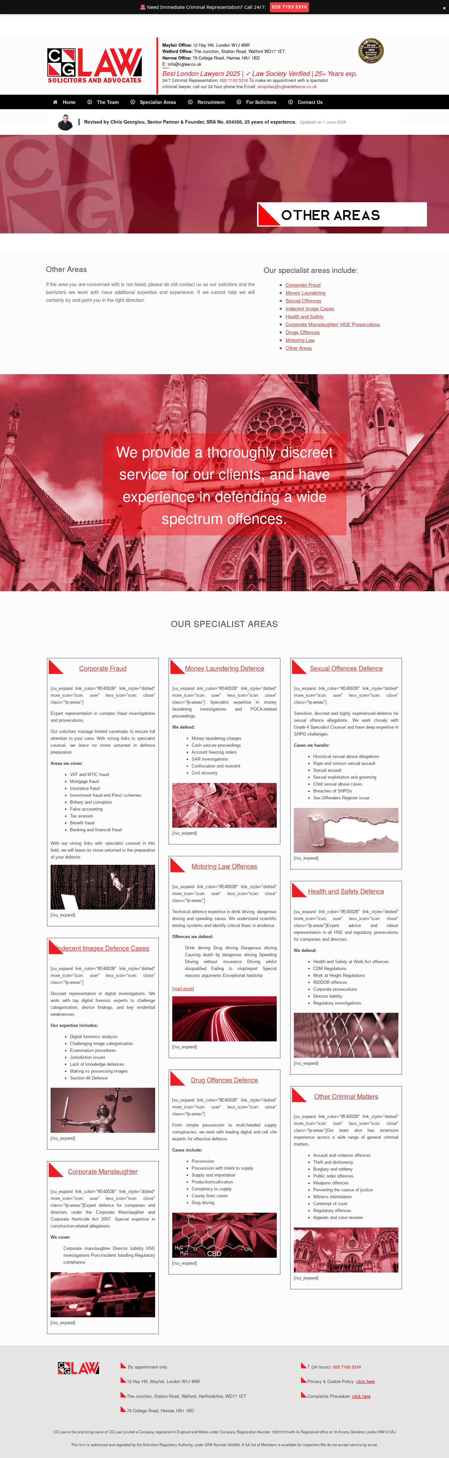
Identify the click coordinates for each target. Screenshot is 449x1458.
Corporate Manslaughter (103, 1171)
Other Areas (299, 347)
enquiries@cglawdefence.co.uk (287, 86)
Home (69, 102)
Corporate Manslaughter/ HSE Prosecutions (333, 324)
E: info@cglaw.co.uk (181, 64)
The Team (108, 102)
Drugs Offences (303, 331)
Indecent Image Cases (310, 308)
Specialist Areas (158, 102)
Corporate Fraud (303, 284)
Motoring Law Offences (224, 866)
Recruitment (211, 102)
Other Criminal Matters (346, 1096)
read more (183, 988)
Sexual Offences (303, 300)
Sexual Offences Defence (346, 668)
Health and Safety (305, 316)
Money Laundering (305, 292)
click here (365, 1381)
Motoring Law (300, 339)
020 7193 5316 (234, 80)
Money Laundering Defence (224, 668)
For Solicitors (261, 102)
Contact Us (310, 102)
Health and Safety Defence (346, 891)
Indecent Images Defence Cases (102, 948)
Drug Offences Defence (224, 1079)
